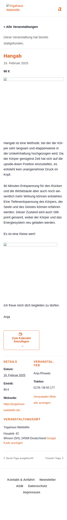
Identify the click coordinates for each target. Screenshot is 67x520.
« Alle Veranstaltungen (21, 27)
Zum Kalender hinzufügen (21, 340)
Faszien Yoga (53, 458)
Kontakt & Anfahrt (21, 479)
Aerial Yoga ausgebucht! (20, 458)
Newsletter (47, 479)
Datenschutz (37, 486)
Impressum (31, 492)
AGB (19, 486)
